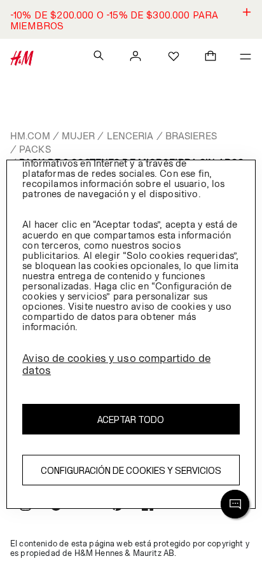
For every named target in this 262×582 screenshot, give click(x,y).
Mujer (78, 135)
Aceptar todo (130, 419)
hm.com (30, 135)
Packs (35, 149)
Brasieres (191, 135)
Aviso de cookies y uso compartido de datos (116, 364)
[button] (131, 19)
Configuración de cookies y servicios (131, 470)
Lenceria (130, 135)
